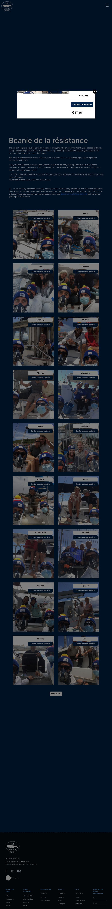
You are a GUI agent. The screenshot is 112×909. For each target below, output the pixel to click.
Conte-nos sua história (82, 104)
